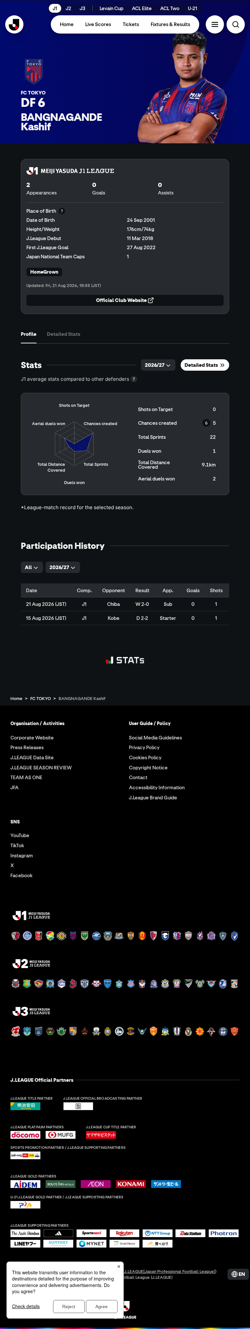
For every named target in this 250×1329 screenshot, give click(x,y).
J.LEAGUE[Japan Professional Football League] (169, 1271)
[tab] (28, 333)
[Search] (236, 24)
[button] (215, 24)
